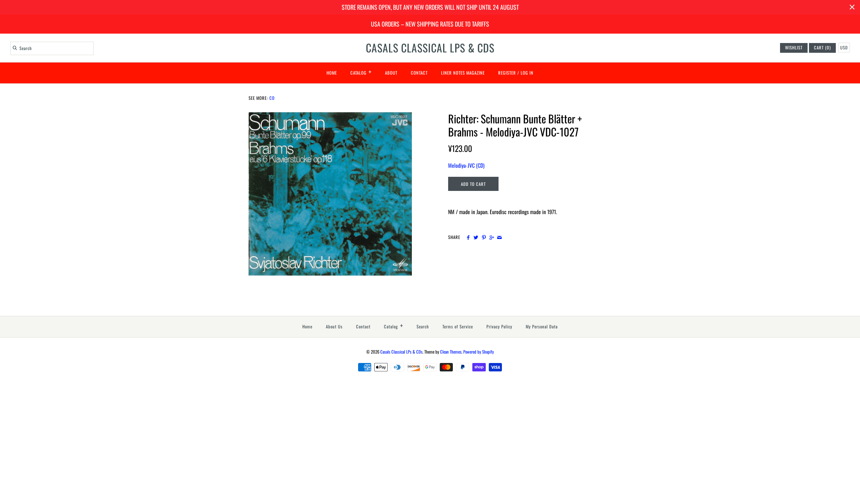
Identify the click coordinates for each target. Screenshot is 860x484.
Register (507, 73)
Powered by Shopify (478, 352)
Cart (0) (822, 47)
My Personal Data (542, 326)
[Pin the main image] (484, 237)
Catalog (361, 72)
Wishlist (794, 47)
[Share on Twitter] (476, 237)
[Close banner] (852, 7)
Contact (419, 73)
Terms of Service (457, 326)
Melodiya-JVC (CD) (466, 165)
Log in (527, 73)
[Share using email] (499, 237)
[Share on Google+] (491, 237)
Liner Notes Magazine (463, 73)
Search (423, 326)
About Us (334, 326)
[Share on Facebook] (468, 237)
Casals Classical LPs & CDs (401, 352)
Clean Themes (451, 352)
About (391, 73)
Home (332, 73)
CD (272, 98)
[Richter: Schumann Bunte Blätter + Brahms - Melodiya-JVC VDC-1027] (330, 116)
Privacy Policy (499, 326)
